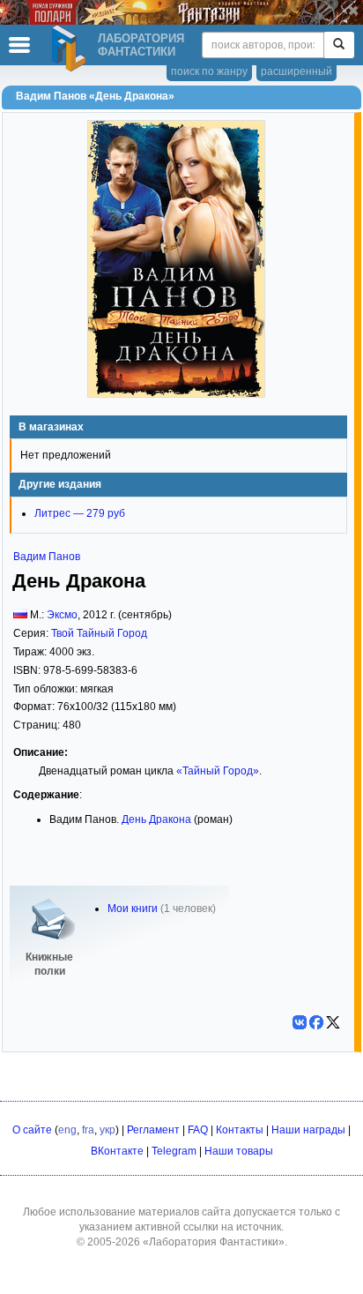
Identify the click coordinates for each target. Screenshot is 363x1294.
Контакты (239, 1130)
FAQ (198, 1130)
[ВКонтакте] (300, 1022)
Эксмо (62, 615)
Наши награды (308, 1130)
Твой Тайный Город (99, 633)
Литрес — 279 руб (79, 513)
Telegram (174, 1151)
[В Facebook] (316, 1022)
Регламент (153, 1130)
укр (107, 1130)
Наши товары (238, 1151)
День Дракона (156, 819)
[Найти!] (338, 45)
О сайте (32, 1130)
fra (88, 1130)
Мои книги (132, 908)
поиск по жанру (209, 71)
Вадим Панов (46, 556)
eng (67, 1130)
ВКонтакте (117, 1151)
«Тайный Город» (217, 771)
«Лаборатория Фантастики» (214, 1242)
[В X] (333, 1022)
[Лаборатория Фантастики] (71, 48)
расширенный (296, 71)
